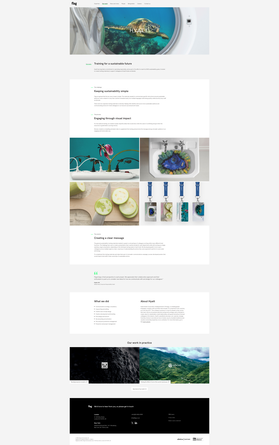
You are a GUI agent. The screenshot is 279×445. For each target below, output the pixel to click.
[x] (132, 423)
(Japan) (171, 414)
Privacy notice (171, 417)
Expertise (97, 3)
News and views (114, 3)
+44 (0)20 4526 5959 (137, 414)
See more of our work (139, 389)
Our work (105, 3)
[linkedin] (136, 423)
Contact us (147, 3)
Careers (139, 3)
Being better (131, 3)
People (123, 3)
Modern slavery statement (174, 420)
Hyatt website (146, 322)
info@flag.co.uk (135, 418)
